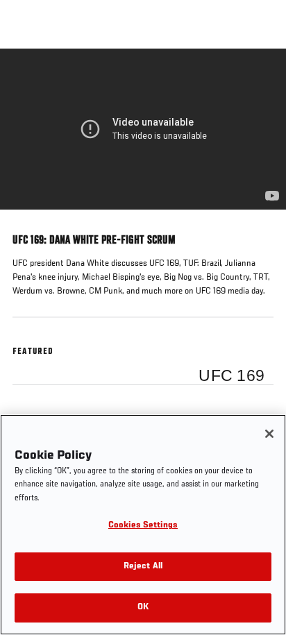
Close (261, 75)
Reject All (143, 566)
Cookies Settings (143, 525)
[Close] (269, 433)
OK (143, 607)
